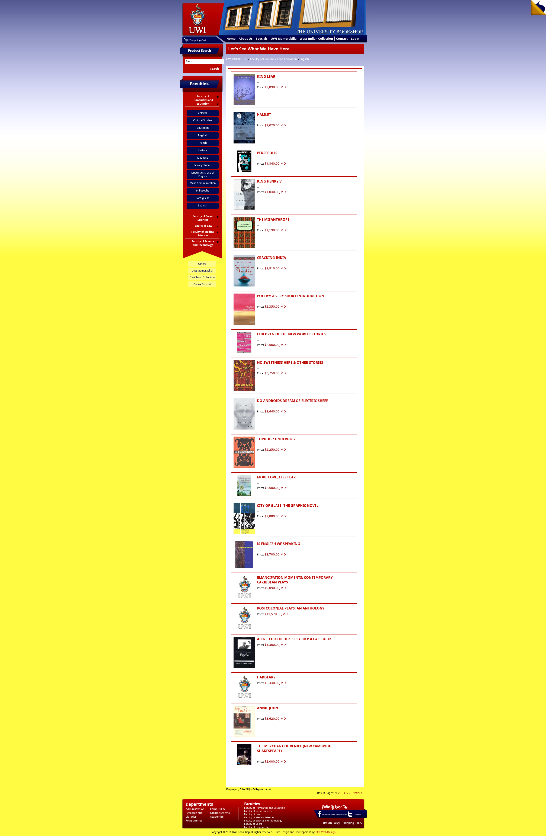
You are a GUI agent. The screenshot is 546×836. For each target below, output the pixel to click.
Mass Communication (203, 183)
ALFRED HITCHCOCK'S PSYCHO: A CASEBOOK (294, 639)
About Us (246, 39)
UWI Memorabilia (283, 39)
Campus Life (218, 809)
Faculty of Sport (253, 823)
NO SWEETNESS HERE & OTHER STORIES (290, 362)
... (349, 793)
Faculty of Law (252, 814)
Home (231, 39)
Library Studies (203, 165)
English (304, 59)
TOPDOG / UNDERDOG (276, 439)
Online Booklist (202, 284)
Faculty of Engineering (256, 827)
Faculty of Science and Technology (263, 820)
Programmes (194, 820)
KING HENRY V (269, 181)
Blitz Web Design (325, 832)
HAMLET (264, 114)
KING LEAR (266, 76)
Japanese (202, 157)
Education (203, 128)
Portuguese (202, 198)
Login (355, 39)
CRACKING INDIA (271, 257)
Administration (195, 809)
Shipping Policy (352, 823)
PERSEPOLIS (267, 153)
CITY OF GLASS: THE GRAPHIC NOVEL (287, 505)
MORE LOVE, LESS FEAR (276, 477)
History (202, 150)
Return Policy (331, 823)
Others (202, 264)
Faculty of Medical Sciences (259, 817)
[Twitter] (350, 817)
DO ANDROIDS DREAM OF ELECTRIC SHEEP (292, 400)
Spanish (202, 205)
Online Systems (220, 813)
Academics (217, 816)
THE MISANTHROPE (273, 219)
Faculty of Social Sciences (258, 811)
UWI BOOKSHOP (236, 59)
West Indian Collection (316, 39)
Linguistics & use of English (202, 174)
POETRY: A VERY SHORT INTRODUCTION (290, 296)
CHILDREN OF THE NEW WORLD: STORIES (291, 334)
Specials (261, 39)
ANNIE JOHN (267, 708)
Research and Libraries (194, 814)
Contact (342, 39)
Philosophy (202, 190)
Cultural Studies (202, 120)
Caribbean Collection (202, 277)
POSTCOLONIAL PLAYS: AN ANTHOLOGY (290, 608)
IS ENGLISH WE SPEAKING (278, 543)
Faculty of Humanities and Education (273, 59)
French (203, 143)
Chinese (203, 113)
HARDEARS (266, 677)
